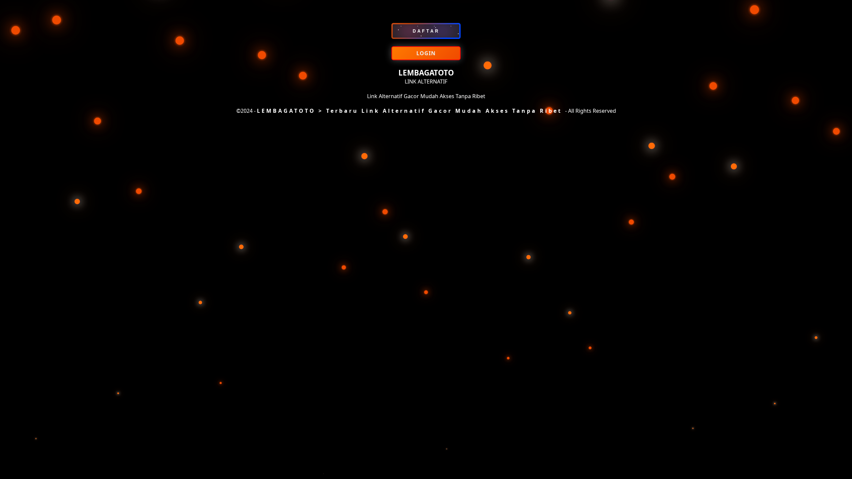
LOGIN (426, 53)
